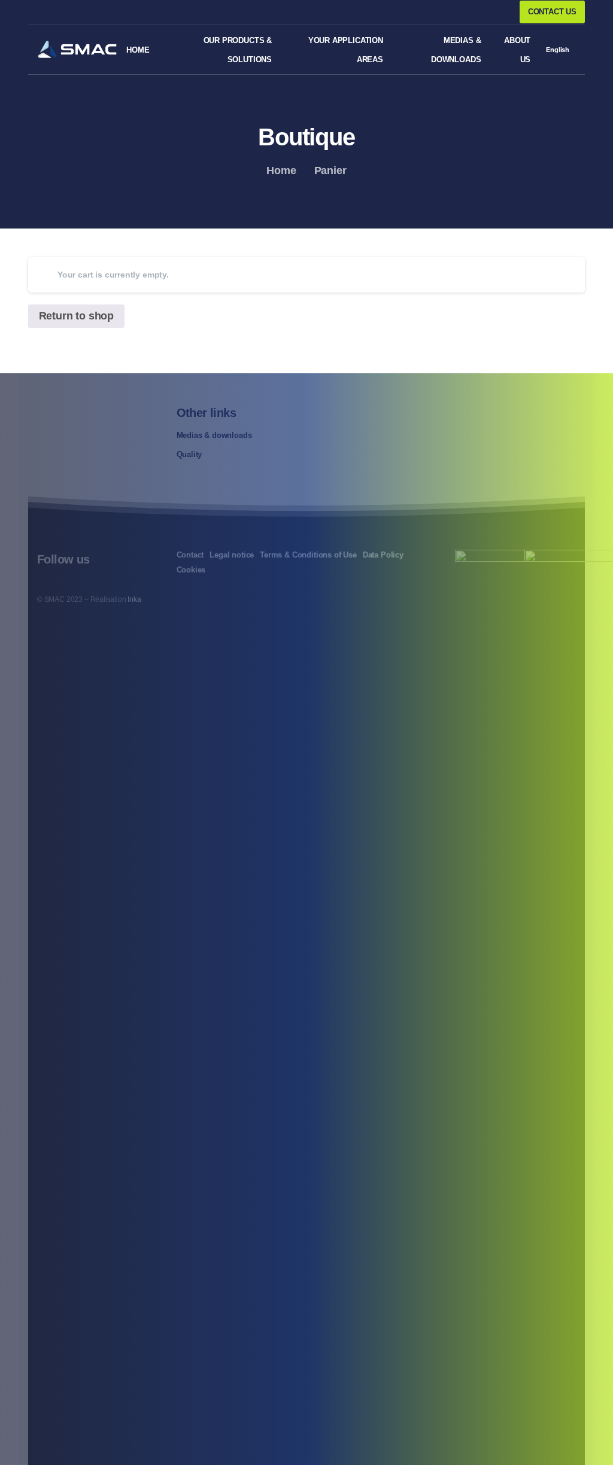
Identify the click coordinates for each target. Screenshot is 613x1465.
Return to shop (76, 316)
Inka (134, 599)
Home (281, 170)
